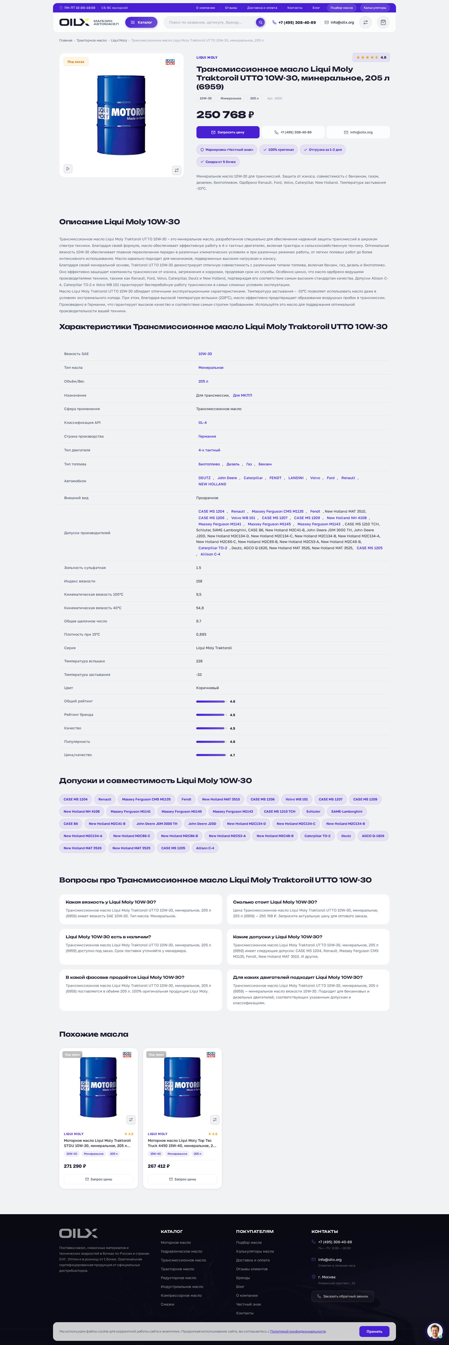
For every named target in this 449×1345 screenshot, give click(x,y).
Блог (316, 8)
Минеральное (231, 98)
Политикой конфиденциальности (298, 1331)
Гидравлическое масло (181, 1251)
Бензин (265, 464)
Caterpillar (253, 477)
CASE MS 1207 (274, 517)
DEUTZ (205, 477)
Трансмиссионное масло (183, 1260)
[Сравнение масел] (365, 22)
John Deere (227, 477)
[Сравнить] (131, 1119)
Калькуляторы (375, 8)
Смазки (167, 1304)
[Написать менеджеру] (435, 1331)
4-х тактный (209, 450)
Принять (374, 1331)
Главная (65, 40)
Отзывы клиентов (252, 1269)
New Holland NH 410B (347, 517)
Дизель (233, 464)
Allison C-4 (210, 554)
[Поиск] (260, 22)
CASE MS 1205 (369, 548)
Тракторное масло (91, 40)
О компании (205, 8)
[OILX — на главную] (89, 22)
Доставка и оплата (262, 8)
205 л (254, 98)
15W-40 (155, 1153)
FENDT (275, 477)
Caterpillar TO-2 (213, 548)
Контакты (295, 8)
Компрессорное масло (181, 1295)
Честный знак (248, 1304)
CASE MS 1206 (211, 517)
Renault (348, 477)
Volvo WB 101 (243, 517)
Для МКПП (242, 395)
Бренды (243, 1277)
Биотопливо (209, 464)
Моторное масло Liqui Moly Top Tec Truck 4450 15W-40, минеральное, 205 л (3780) (182, 1145)
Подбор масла (342, 8)
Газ (249, 464)
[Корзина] (383, 22)
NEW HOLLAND (212, 484)
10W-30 (206, 98)
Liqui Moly (119, 40)
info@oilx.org (342, 22)
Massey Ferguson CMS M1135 (277, 511)
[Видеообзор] (68, 168)
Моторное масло (176, 1242)
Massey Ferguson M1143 (319, 524)
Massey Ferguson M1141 (220, 524)
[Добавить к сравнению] (176, 170)
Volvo (315, 477)
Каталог (145, 22)
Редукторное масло (178, 1277)
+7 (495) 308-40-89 (297, 22)
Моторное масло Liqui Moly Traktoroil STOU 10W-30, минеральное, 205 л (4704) (97, 1145)
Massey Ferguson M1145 (269, 524)
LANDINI (295, 477)
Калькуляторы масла (255, 1251)
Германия (207, 436)
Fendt (315, 511)
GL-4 (203, 422)
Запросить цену (231, 132)
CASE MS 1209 (307, 517)
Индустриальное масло (182, 1286)
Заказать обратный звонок (345, 1296)
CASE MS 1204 (211, 511)
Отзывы (231, 8)
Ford (331, 477)
